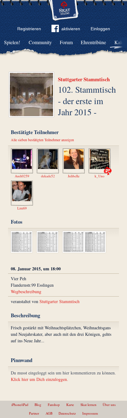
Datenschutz (67, 413)
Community (40, 42)
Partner (34, 413)
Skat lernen (88, 404)
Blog (38, 404)
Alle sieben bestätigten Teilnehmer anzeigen (42, 139)
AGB (49, 413)
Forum (66, 42)
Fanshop (54, 404)
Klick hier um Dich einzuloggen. (39, 379)
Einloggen (100, 28)
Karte (70, 404)
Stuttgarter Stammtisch (84, 79)
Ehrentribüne (93, 42)
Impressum (90, 413)
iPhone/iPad (19, 404)
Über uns (109, 404)
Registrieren (29, 28)
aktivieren (70, 28)
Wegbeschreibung (26, 291)
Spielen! (12, 42)
